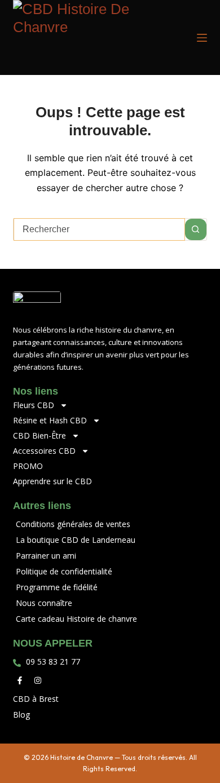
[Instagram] (38, 680)
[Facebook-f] (20, 680)
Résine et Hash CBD (50, 420)
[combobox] (99, 229)
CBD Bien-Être (39, 435)
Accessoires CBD (44, 450)
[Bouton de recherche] (195, 229)
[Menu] (202, 38)
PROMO (28, 466)
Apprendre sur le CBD (52, 481)
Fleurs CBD (33, 405)
